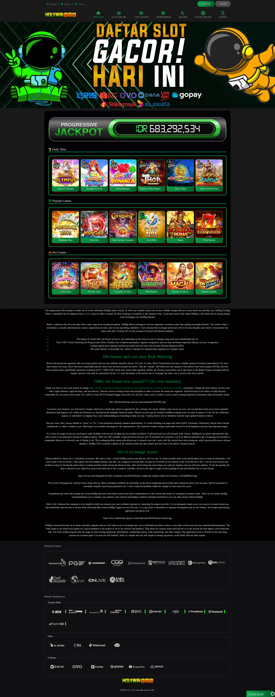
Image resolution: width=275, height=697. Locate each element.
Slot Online (119, 17)
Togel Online (203, 17)
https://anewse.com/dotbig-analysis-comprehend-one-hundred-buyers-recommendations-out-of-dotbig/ (136, 388)
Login (223, 4)
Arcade (183, 17)
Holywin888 (131, 690)
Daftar (206, 4)
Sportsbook (163, 17)
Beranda (98, 17)
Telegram (67, 4)
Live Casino (141, 17)
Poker (223, 17)
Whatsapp (53, 4)
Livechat (81, 4)
